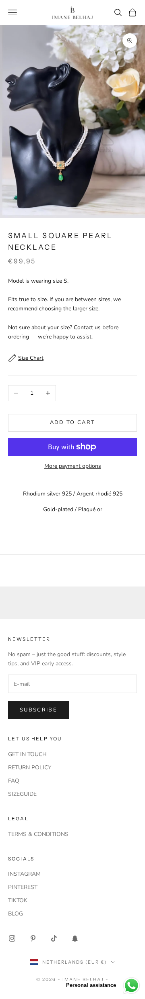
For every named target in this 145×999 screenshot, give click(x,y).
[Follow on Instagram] (12, 938)
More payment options (72, 466)
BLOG (15, 913)
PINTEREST (22, 887)
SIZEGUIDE (22, 794)
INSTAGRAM (24, 874)
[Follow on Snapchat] (75, 938)
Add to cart (72, 422)
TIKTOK (17, 900)
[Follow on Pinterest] (33, 938)
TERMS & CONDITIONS (38, 834)
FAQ (13, 781)
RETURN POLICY (29, 767)
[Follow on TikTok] (54, 938)
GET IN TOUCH (27, 754)
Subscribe (38, 710)
